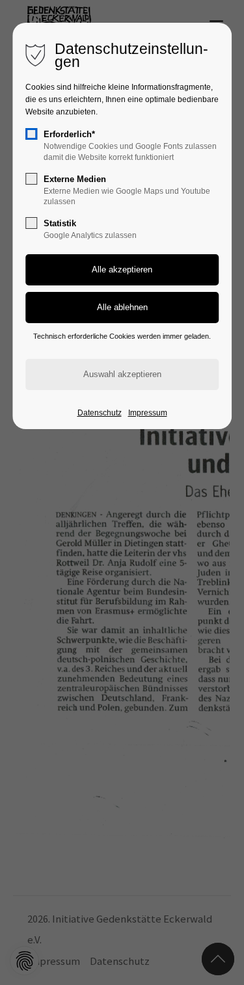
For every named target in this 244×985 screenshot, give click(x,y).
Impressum (147, 412)
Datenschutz (99, 412)
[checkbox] (31, 134)
